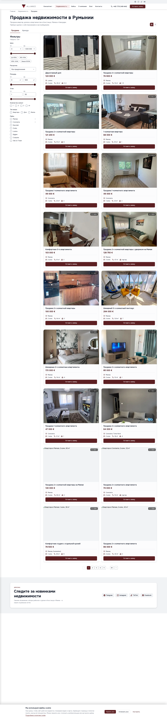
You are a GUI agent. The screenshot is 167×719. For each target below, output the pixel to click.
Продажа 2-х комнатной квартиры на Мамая (64, 485)
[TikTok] (141, 2)
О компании (82, 6)
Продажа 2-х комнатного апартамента (120, 367)
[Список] (155, 24)
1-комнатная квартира (112, 132)
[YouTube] (144, 2)
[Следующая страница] (116, 568)
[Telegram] (135, 2)
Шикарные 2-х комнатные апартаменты (62, 367)
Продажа (15, 30)
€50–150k (23, 57)
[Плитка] (151, 24)
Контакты (98, 6)
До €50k (14, 57)
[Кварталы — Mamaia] (27, 119)
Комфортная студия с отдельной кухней (62, 544)
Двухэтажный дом (53, 73)
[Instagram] (138, 2)
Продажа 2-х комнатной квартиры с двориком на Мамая (127, 249)
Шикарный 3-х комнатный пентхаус (118, 308)
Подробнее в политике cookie (36, 715)
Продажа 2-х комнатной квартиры (118, 73)
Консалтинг (48, 6)
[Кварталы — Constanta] (28, 122)
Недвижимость (61, 6)
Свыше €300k (25, 61)
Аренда (25, 30)
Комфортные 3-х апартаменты (58, 249)
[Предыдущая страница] (84, 568)
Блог (91, 6)
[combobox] (23, 69)
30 (112, 568)
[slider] (11, 53)
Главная (12, 11)
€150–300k (14, 61)
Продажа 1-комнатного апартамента (61, 191)
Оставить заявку (137, 6)
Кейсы (73, 6)
